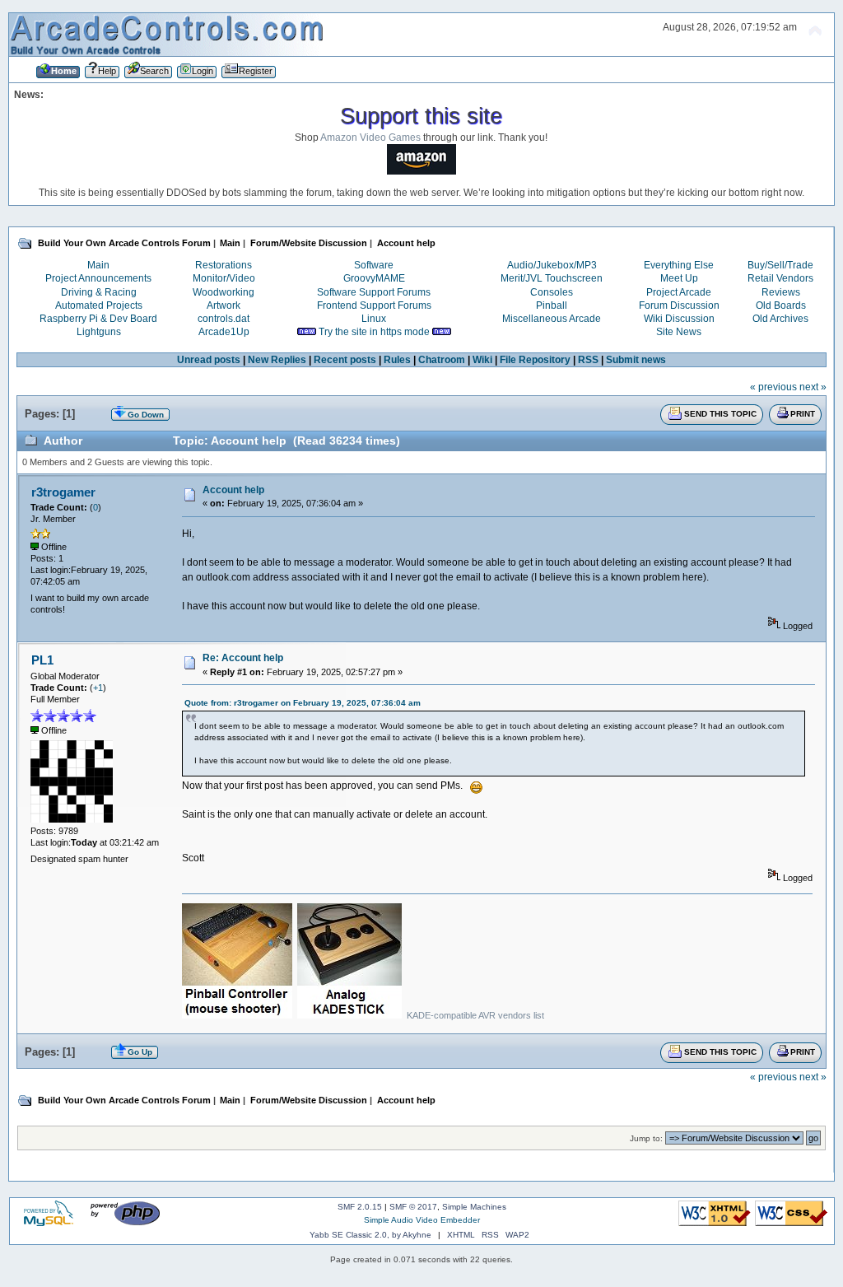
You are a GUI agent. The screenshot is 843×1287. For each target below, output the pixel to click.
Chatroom (441, 360)
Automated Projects (98, 305)
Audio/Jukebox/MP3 (552, 265)
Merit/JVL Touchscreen (552, 278)
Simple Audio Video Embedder (422, 1219)
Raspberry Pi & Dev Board (98, 318)
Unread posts (208, 360)
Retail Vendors (780, 278)
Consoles (551, 292)
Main (98, 265)
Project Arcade (678, 292)
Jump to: (646, 1138)
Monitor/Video (224, 278)
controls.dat (223, 318)
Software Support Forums (374, 292)
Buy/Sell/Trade (780, 265)
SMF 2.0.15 (360, 1206)
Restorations (223, 265)
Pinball (551, 305)
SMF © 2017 (413, 1206)
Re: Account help (243, 658)
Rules (397, 360)
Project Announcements (98, 278)
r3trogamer (63, 492)
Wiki (482, 360)
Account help (233, 490)
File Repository (535, 360)
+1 (98, 687)
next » (813, 387)
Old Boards (781, 305)
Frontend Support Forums (374, 305)
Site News (678, 332)
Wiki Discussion (679, 318)
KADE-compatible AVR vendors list (475, 1015)
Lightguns (99, 332)
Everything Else (679, 265)
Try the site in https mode (374, 332)
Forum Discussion (679, 305)
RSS (588, 360)
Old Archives (780, 318)
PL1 (42, 660)
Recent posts (345, 360)
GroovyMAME (374, 278)
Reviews (780, 292)
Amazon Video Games (370, 137)
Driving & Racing (99, 292)
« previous (773, 387)
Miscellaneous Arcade (551, 318)
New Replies (277, 360)
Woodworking (223, 292)
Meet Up (679, 278)
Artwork (223, 305)
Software (374, 265)
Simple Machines (474, 1206)
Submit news (636, 360)
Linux (373, 318)
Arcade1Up (223, 332)
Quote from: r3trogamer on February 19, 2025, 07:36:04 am (302, 702)
